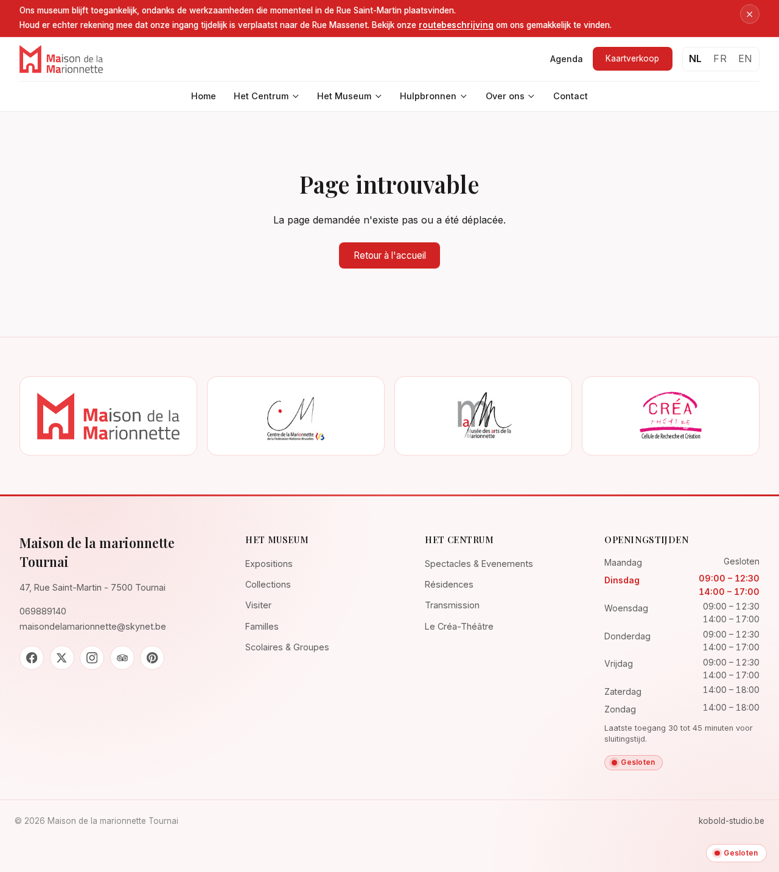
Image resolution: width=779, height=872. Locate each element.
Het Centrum (261, 96)
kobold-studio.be (731, 821)
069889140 (42, 611)
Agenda (566, 59)
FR (720, 58)
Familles (262, 626)
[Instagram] (92, 657)
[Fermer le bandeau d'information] (750, 14)
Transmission (452, 605)
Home (203, 96)
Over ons (505, 96)
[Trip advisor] (122, 657)
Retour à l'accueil (390, 255)
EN (745, 58)
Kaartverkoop (632, 58)
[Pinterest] (152, 657)
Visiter (258, 605)
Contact (570, 96)
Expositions (269, 563)
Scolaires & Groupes (287, 647)
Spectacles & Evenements (479, 563)
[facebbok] (31, 657)
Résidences (449, 584)
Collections (268, 584)
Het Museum (344, 96)
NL (695, 58)
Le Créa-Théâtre (459, 626)
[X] (62, 657)
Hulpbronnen (428, 96)
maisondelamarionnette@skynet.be (92, 626)
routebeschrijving (456, 25)
